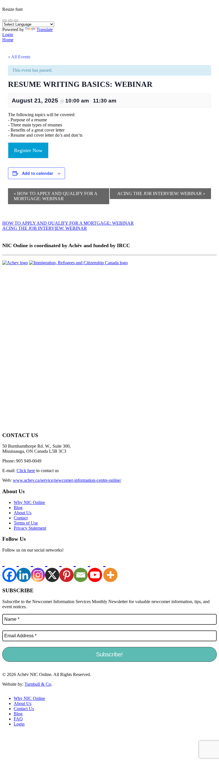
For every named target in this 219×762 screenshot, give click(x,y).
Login (7, 34)
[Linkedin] (24, 569)
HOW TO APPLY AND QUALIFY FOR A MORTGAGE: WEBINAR (56, 196)
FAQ (18, 718)
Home (7, 39)
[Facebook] (9, 569)
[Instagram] (38, 569)
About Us (22, 512)
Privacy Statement (30, 528)
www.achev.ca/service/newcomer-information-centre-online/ (67, 480)
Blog (18, 507)
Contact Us (24, 708)
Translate (44, 29)
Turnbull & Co (38, 684)
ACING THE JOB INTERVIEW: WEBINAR (161, 193)
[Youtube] (95, 569)
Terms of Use (26, 523)
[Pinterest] (66, 569)
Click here (26, 470)
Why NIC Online (29, 502)
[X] (52, 569)
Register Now (28, 150)
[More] (110, 569)
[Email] (81, 569)
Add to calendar (37, 173)
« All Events (19, 56)
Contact (21, 517)
